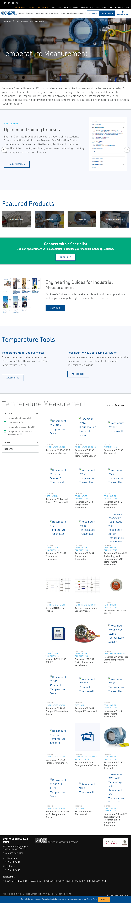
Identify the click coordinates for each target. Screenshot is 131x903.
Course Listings (16, 164)
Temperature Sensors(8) (19, 418)
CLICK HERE (65, 257)
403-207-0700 (16, 853)
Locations (36, 881)
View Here (55, 308)
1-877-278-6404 (11, 862)
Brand (7, 442)
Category (9, 413)
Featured (120, 405)
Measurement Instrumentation (30, 21)
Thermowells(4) (16, 422)
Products (6, 21)
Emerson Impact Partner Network (62, 881)
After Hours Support (95, 881)
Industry (8, 449)
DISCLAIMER (57, 894)
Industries (22, 881)
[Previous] (4, 150)
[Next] (127, 150)
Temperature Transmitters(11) (22, 427)
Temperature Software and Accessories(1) (20, 432)
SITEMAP (67, 894)
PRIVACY (46, 894)
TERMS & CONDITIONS (12, 894)
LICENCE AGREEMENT (32, 894)
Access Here (13, 378)
